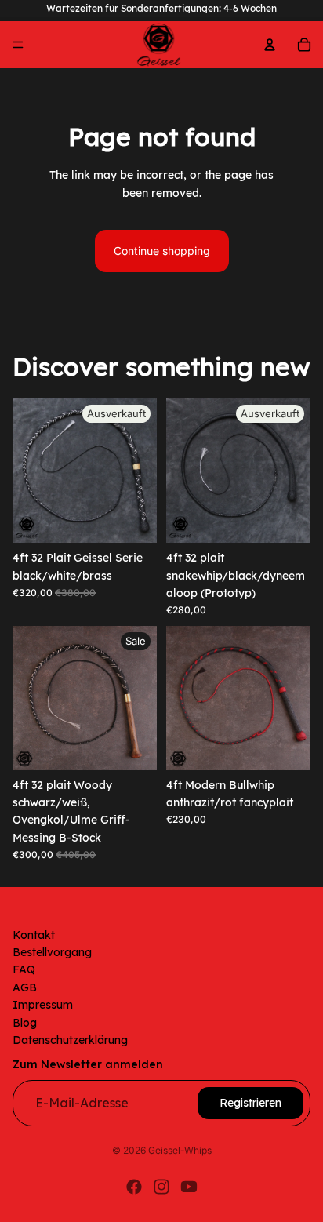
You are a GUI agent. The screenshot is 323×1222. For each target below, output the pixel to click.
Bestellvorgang (52, 952)
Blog (25, 1023)
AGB (25, 987)
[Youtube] (189, 1186)
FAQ (24, 970)
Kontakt (34, 935)
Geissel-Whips (180, 1150)
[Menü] (18, 45)
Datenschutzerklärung (70, 1040)
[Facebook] (134, 1186)
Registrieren (250, 1103)
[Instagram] (161, 1186)
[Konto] (269, 44)
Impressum (43, 1005)
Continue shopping (162, 250)
